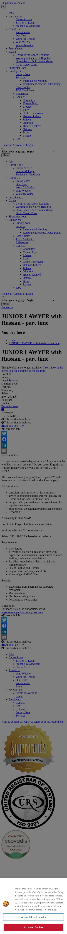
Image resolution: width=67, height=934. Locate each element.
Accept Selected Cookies (33, 917)
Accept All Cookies (33, 927)
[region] (33, 906)
